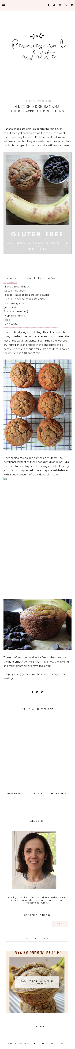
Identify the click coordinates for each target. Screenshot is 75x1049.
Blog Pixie (33, 1043)
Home (37, 793)
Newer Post (16, 793)
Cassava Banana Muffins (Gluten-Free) (37, 982)
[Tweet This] (37, 692)
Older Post (59, 793)
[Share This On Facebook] (32, 692)
